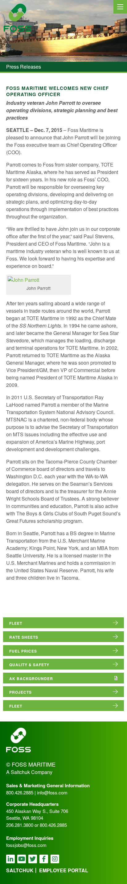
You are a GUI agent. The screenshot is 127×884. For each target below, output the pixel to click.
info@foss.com (52, 792)
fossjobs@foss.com (26, 845)
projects (20, 692)
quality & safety (29, 664)
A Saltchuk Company (29, 772)
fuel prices (23, 651)
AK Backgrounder (31, 678)
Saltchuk (20, 870)
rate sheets (23, 637)
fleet (15, 623)
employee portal (63, 870)
